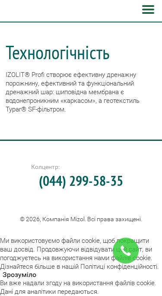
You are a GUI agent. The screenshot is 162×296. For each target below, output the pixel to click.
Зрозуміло (19, 275)
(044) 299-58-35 (81, 181)
